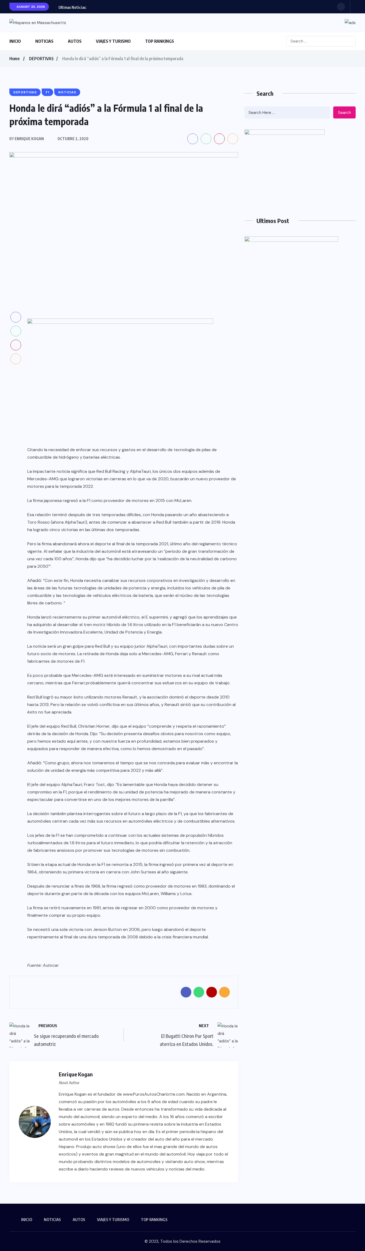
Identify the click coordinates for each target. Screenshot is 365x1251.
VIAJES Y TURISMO (113, 41)
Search (344, 112)
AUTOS (74, 41)
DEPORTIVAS (41, 58)
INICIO (15, 41)
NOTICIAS (44, 41)
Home (14, 58)
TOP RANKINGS (159, 41)
